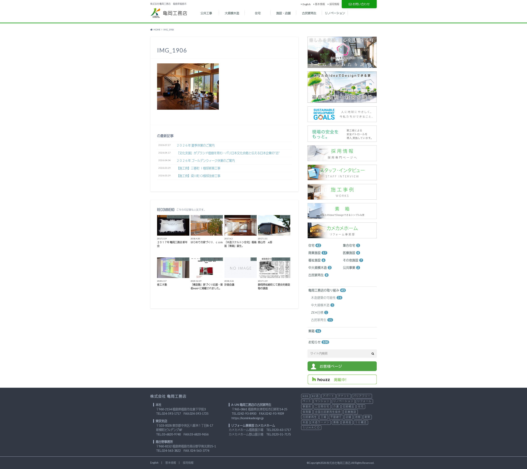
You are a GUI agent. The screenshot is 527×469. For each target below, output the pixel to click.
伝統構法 (348, 406)
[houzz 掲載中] (342, 382)
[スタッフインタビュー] (342, 178)
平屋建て (336, 417)
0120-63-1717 (281, 430)
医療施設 (351, 253)
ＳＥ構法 (361, 422)
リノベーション (335, 13)
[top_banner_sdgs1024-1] (342, 119)
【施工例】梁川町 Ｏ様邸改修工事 (198, 176)
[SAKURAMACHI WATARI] (342, 65)
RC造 (315, 396)
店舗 (348, 417)
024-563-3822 (171, 450)
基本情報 (320, 4)
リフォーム (364, 401)
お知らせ (318, 342)
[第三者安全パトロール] (342, 139)
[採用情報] (342, 159)
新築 (367, 417)
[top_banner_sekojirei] (342, 197)
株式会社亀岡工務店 (338, 462)
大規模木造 (232, 13)
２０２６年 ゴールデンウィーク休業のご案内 (205, 160)
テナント (344, 396)
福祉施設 (316, 260)
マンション (322, 401)
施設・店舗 (283, 13)
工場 (323, 417)
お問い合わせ (361, 4)
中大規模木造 (319, 267)
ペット (307, 401)
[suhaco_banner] (342, 216)
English (307, 4)
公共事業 (351, 267)
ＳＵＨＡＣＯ (311, 427)
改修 (358, 417)
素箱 (314, 331)
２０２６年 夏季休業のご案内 (195, 145)
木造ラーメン (320, 422)
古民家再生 (309, 13)
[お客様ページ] (342, 368)
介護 (336, 406)
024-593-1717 (171, 413)
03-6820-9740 (171, 434)
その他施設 (352, 260)
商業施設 (317, 253)
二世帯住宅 (322, 406)
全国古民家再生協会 (328, 411)
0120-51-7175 (281, 434)
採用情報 (334, 4)
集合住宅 (351, 245)
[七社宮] (342, 100)
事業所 (307, 406)
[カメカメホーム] (342, 236)
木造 (305, 422)
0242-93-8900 (246, 413)
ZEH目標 (319, 312)
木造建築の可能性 (326, 297)
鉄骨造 (347, 422)
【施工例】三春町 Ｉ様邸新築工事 (198, 168)
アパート (328, 396)
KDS (305, 396)
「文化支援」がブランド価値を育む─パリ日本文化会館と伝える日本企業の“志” (228, 153)
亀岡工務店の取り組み (326, 290)
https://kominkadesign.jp (248, 418)
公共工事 (206, 13)
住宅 (258, 13)
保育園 (307, 411)
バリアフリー (362, 396)
